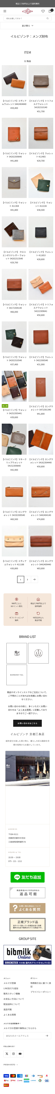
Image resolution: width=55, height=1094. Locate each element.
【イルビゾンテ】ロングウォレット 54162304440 (40, 461)
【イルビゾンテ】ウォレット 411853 (40, 253)
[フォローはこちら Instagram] (13, 1054)
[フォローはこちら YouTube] (20, 1054)
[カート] (50, 11)
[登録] (47, 1036)
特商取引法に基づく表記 (41, 985)
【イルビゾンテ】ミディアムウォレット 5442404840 (14, 102)
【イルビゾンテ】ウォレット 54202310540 (14, 359)
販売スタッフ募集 (12, 993)
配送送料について (12, 1004)
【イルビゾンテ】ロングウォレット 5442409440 (40, 563)
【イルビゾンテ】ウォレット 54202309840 (14, 155)
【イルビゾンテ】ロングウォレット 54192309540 (14, 513)
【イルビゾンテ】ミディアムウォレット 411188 (14, 563)
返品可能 (8, 1009)
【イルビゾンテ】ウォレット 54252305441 (14, 411)
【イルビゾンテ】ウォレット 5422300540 (40, 359)
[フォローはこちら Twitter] (7, 1054)
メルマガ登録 (10, 983)
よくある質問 (24, 709)
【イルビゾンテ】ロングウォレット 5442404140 (40, 513)
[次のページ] (34, 579)
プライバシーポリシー (41, 991)
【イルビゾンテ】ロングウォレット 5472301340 (40, 408)
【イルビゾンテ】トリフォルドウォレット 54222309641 (40, 307)
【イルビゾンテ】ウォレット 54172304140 (14, 306)
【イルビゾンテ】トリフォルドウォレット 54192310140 (40, 104)
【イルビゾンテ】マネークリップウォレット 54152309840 (14, 462)
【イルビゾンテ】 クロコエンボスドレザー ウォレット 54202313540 (14, 255)
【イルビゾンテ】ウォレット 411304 (14, 204)
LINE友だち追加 (11, 988)
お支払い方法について (14, 998)
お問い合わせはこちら (27, 723)
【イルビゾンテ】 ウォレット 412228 (40, 204)
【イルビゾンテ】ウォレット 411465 (40, 155)
